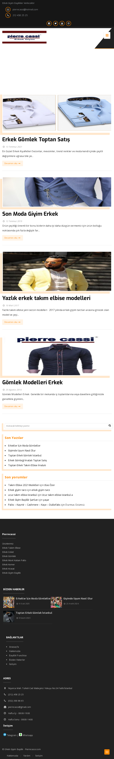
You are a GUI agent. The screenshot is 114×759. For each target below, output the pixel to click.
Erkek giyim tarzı (17, 490)
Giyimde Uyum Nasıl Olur (22, 450)
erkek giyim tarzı (41, 490)
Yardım (26, 755)
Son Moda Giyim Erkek (30, 214)
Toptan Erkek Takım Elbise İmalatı (27, 465)
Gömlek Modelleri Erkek (32, 382)
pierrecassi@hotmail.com (25, 9)
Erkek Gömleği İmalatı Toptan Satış (27, 460)
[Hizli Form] (107, 752)
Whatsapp (27, 735)
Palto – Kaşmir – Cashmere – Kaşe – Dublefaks (34, 504)
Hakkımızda (14, 651)
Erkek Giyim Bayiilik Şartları (23, 499)
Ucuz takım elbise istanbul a (57, 495)
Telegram (11, 735)
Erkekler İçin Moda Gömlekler (24, 445)
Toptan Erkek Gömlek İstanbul (25, 455)
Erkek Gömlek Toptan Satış (36, 139)
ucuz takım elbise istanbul (22, 495)
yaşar (46, 499)
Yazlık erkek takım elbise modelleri (46, 298)
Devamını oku (11, 163)
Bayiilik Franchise (18, 655)
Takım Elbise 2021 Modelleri (23, 485)
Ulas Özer (49, 485)
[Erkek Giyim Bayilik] (24, 42)
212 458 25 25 (20, 15)
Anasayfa (14, 647)
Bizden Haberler (17, 660)
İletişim (12, 664)
